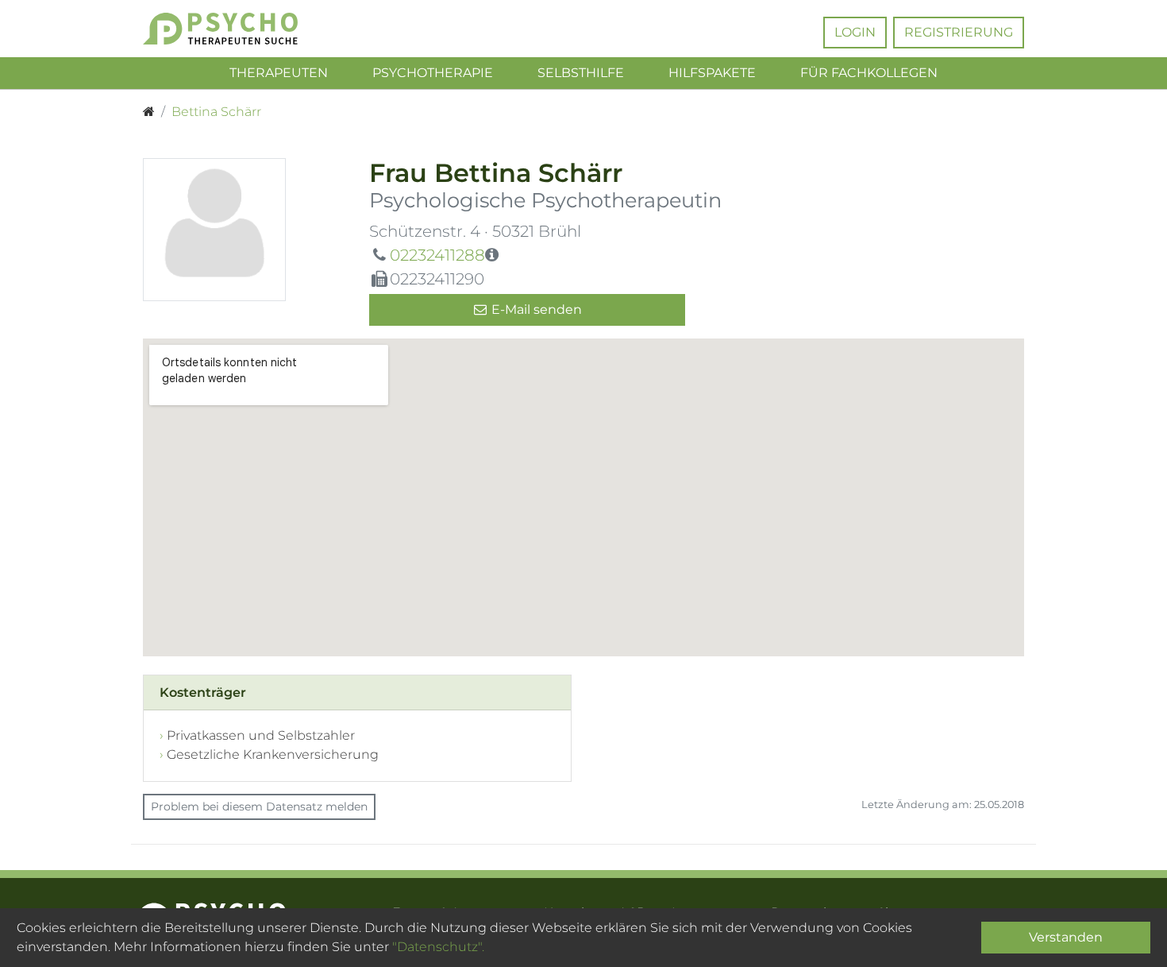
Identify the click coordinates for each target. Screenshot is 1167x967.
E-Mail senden (535, 309)
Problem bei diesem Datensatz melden (259, 806)
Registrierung (958, 32)
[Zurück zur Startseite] (244, 28)
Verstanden (1066, 937)
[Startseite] (149, 112)
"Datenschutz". (438, 946)
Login (855, 32)
